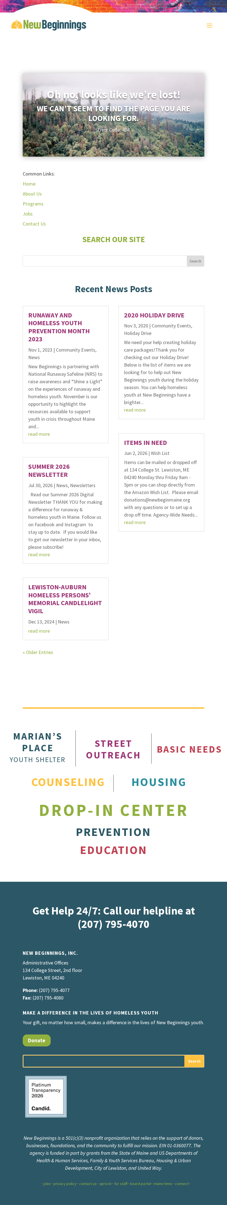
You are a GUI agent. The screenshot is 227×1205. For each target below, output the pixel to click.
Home (29, 184)
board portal (140, 1183)
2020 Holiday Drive (154, 315)
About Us (32, 194)
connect (182, 1183)
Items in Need (145, 442)
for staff (120, 1183)
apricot (105, 1183)
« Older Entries (38, 652)
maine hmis (163, 1183)
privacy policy (64, 1183)
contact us (88, 1183)
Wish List (160, 453)
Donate (36, 1040)
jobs (47, 1183)
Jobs (28, 214)
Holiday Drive (137, 333)
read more (39, 434)
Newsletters (83, 485)
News (34, 357)
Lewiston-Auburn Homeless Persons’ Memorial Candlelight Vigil (65, 599)
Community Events (75, 350)
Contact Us (34, 224)
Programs (33, 204)
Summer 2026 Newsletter (49, 470)
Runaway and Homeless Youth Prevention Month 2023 (59, 327)
